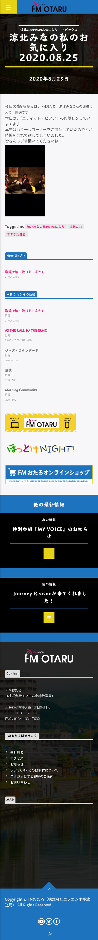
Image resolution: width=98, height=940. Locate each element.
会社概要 (17, 752)
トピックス (69, 29)
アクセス (16, 758)
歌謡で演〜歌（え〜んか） (25, 271)
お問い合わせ (20, 782)
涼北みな (75, 227)
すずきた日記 (16, 234)
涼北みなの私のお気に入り (39, 29)
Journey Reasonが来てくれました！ (50, 597)
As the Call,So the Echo (26, 330)
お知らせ (17, 764)
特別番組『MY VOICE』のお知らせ (50, 532)
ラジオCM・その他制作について (34, 770)
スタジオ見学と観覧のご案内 (32, 776)
